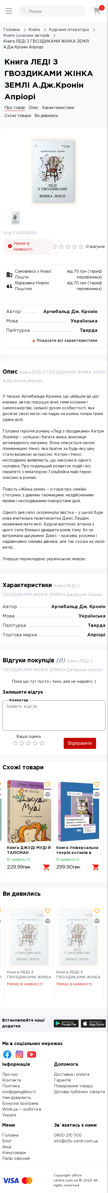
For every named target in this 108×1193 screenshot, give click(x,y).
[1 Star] (15, 743)
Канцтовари (14, 1153)
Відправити (80, 743)
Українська (84, 321)
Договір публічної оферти (79, 1092)
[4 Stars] (35, 743)
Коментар (18, 700)
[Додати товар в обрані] (48, 784)
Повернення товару (73, 1086)
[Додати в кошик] (47, 867)
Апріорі (96, 635)
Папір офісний (16, 1158)
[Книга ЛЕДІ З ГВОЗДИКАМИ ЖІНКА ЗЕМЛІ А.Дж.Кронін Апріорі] (29, 937)
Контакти (11, 1080)
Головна (10, 1135)
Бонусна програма (20, 1103)
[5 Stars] (41, 743)
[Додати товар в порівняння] (48, 794)
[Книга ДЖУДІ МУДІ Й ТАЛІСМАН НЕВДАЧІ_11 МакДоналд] (29, 811)
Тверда (88, 331)
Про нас (10, 1074)
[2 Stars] (22, 743)
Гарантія (62, 1080)
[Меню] (9, 11)
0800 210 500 (68, 1135)
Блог (7, 1141)
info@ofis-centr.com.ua (76, 1141)
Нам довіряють (16, 1098)
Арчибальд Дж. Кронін (70, 312)
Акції (7, 1147)
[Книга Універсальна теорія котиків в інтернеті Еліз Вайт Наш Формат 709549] (78, 811)
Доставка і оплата (71, 1074)
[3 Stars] (28, 743)
